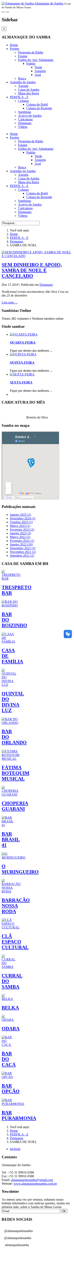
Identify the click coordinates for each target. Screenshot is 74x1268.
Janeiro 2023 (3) (20, 533)
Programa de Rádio (30, 52)
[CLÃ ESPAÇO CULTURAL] (11, 927)
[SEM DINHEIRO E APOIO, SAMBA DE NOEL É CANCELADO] (37, 256)
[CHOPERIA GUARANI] (10, 794)
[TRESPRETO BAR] (11, 578)
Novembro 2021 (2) (23, 552)
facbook (15, 1149)
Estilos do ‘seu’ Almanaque (35, 60)
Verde (38, 67)
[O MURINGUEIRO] (13, 857)
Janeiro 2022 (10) (21, 544)
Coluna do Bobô (37, 104)
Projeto (14, 48)
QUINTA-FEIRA (22, 362)
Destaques (24, 123)
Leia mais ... (9, 302)
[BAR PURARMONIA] (13, 1104)
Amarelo (40, 71)
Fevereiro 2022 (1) (22, 540)
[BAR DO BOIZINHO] (10, 605)
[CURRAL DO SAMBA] (8, 967)
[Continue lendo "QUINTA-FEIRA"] (23, 354)
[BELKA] (7, 999)
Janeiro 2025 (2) (20, 514)
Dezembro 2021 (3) (22, 548)
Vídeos (22, 127)
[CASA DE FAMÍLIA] (8, 641)
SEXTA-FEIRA (21, 382)
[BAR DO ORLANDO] (10, 723)
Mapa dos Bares (28, 93)
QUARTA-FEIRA (23, 342)
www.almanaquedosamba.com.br (35, 1183)
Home (14, 45)
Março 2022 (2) (20, 537)
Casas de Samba (28, 89)
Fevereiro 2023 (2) (22, 529)
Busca (22, 78)
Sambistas (24, 112)
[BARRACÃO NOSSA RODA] (11, 891)
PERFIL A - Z (19, 97)
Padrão (30, 63)
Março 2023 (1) (20, 526)
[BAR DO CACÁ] (7, 1044)
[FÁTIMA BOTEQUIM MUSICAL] (10, 758)
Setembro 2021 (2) (22, 555)
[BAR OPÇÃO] (7, 1077)
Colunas (23, 100)
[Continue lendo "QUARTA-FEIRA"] (24, 334)
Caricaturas (25, 119)
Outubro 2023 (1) (21, 522)
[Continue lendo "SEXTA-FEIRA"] (22, 374)
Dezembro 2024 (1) (22, 518)
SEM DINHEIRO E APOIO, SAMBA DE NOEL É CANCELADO (32, 270)
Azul (38, 74)
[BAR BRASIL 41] (7, 825)
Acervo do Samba (30, 115)
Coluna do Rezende (39, 108)
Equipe (22, 56)
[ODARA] (8, 1019)
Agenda (23, 86)
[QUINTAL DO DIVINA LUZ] (9, 684)
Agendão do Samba (23, 82)
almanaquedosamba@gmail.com (32, 1180)
